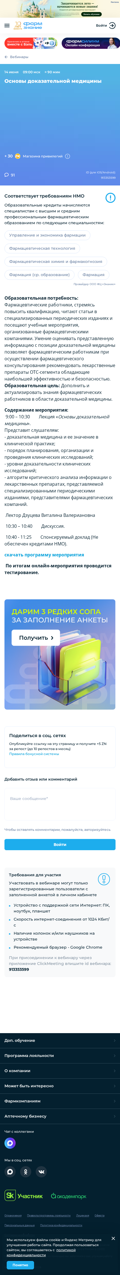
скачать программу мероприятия (44, 555)
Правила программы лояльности (49, 1215)
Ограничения (12, 1215)
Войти (101, 25)
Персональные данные (19, 1225)
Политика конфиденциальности (61, 1225)
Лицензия (82, 1215)
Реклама (115, 2)
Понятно (20, 1265)
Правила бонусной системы (34, 754)
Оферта (99, 1215)
